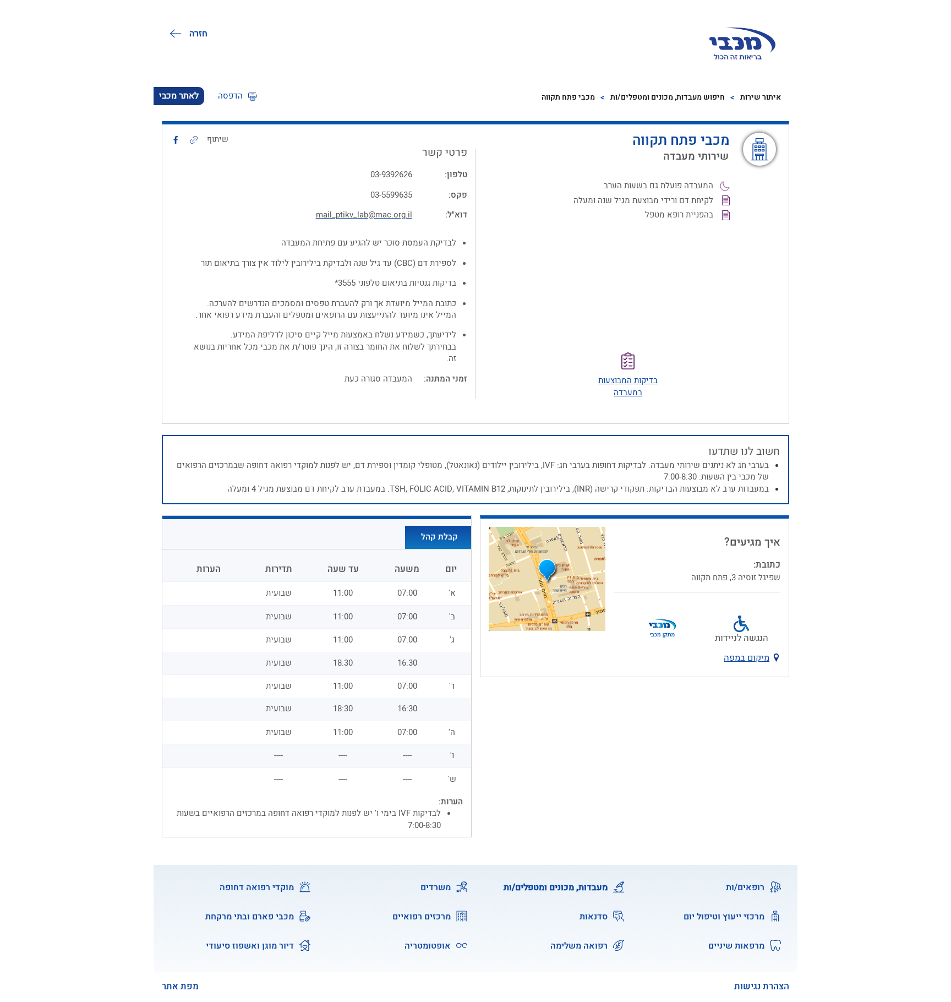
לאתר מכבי (179, 95)
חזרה (198, 33)
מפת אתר (180, 987)
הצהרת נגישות (761, 986)
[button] (237, 96)
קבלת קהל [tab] (439, 537)
